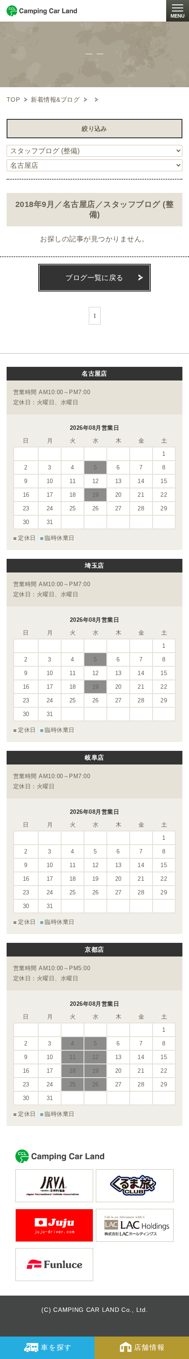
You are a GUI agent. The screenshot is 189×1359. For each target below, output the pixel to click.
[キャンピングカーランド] (42, 10)
